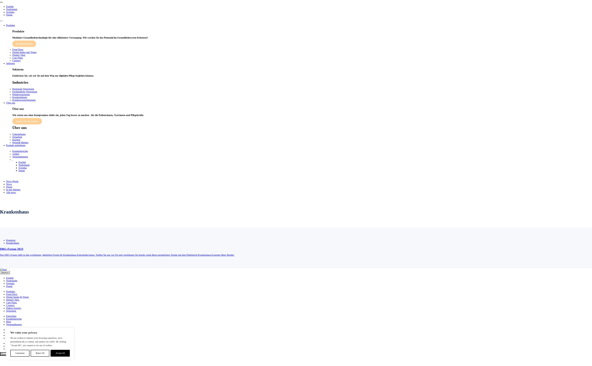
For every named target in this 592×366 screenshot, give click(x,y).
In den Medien (13, 189)
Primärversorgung (21, 94)
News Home (12, 181)
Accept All (60, 353)
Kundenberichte (20, 151)
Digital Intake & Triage (17, 297)
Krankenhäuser (19, 97)
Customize (20, 353)
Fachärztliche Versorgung (24, 91)
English (10, 6)
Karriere (16, 139)
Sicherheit (17, 137)
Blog (8, 321)
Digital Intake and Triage (24, 52)
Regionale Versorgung (23, 89)
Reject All (40, 353)
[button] (12, 159)
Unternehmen (19, 134)
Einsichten (11, 316)
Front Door (17, 49)
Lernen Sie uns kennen (27, 121)
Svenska (10, 12)
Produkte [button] (10, 25)
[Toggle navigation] (1, 20)
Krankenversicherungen (24, 100)
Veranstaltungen (20, 156)
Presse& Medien (20, 142)
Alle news (11, 192)
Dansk (9, 15)
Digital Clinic (18, 55)
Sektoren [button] (10, 63)
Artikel (15, 154)
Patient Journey (14, 308)
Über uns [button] (10, 103)
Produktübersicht (24, 43)
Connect (16, 60)
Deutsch (5, 272)
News (9, 184)
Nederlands (11, 9)
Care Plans (17, 58)
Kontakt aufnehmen (15, 145)
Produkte (11, 291)
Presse (9, 187)
